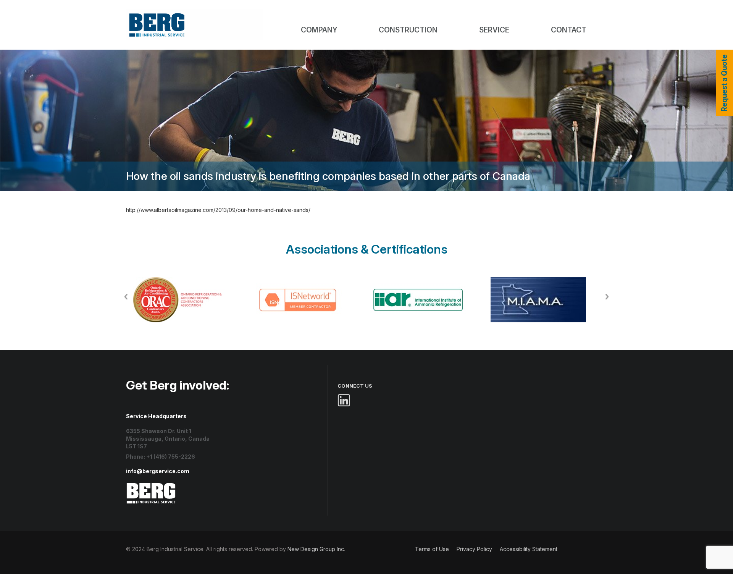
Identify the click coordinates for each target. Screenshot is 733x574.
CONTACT (568, 30)
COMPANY (319, 30)
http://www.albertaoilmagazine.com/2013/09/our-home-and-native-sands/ (218, 210)
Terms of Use (432, 549)
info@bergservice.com (157, 471)
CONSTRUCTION (408, 30)
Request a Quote (724, 83)
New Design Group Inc (315, 549)
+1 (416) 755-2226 (170, 456)
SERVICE (494, 30)
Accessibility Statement (528, 549)
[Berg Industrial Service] (151, 486)
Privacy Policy (474, 549)
